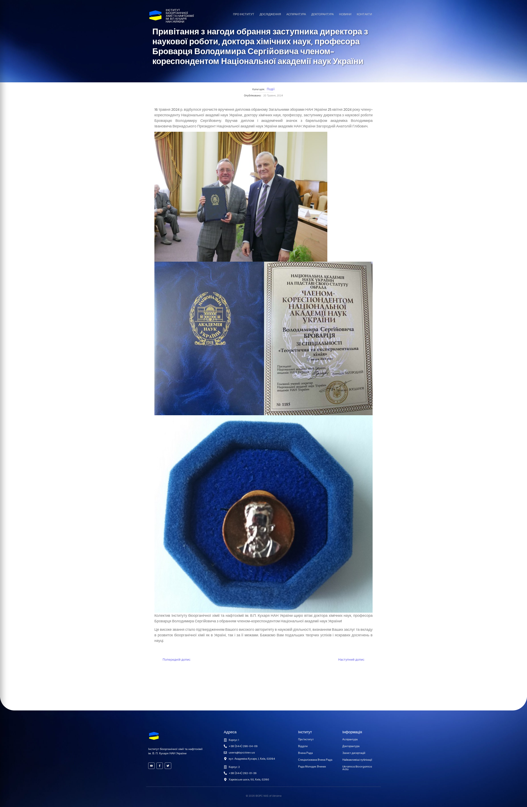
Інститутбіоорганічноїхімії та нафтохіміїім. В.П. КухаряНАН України (180, 16)
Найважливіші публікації (357, 760)
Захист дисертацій (353, 753)
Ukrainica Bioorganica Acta (357, 768)
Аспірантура (296, 14)
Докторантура (322, 14)
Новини (345, 14)
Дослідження (270, 14)
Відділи (303, 746)
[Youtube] (151, 766)
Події (271, 89)
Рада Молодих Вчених (312, 767)
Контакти (364, 14)
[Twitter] (168, 766)
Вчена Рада (305, 753)
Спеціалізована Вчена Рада (315, 760)
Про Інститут (243, 14)
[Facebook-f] (159, 766)
